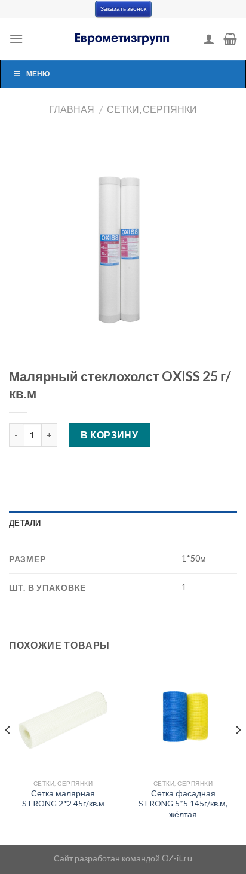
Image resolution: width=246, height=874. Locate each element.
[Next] (238, 754)
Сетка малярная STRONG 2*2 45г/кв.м (63, 799)
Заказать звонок (123, 8)
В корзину (109, 434)
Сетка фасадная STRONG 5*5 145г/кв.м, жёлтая (183, 804)
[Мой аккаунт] (209, 39)
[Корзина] (230, 39)
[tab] (123, 523)
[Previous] (8, 754)
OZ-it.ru (177, 858)
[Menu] (16, 38)
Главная (71, 109)
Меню (38, 73)
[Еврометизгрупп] (123, 39)
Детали (25, 523)
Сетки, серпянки (152, 109)
